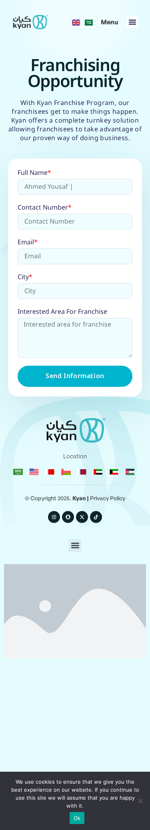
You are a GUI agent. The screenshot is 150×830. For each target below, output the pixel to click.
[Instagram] (54, 517)
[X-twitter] (82, 517)
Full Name (34, 173)
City (25, 277)
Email (28, 243)
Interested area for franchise (62, 312)
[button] (109, 22)
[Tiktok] (96, 517)
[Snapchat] (68, 517)
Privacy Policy (107, 498)
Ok (77, 818)
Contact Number (45, 208)
